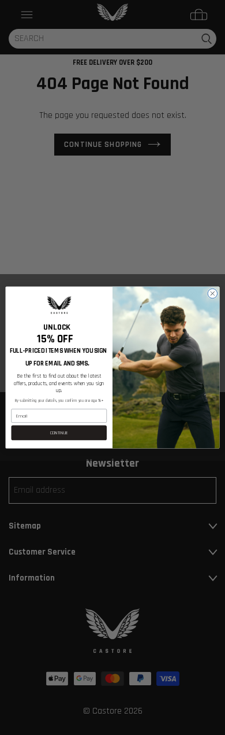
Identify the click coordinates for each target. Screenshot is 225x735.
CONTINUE (59, 433)
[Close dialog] (212, 293)
